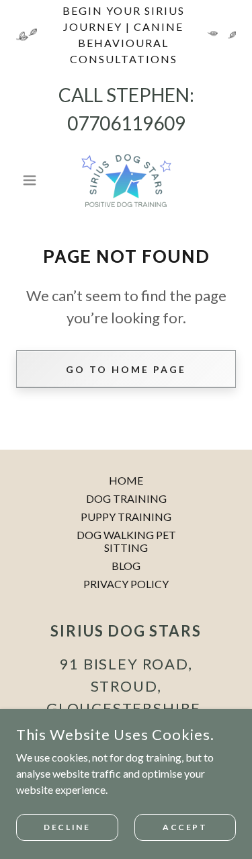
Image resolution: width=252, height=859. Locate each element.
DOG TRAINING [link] (126, 498)
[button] (32, 180)
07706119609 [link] (126, 123)
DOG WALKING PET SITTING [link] (126, 541)
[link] (126, 180)
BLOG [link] (126, 565)
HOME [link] (126, 480)
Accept (185, 827)
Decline (67, 827)
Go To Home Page (126, 369)
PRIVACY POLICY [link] (126, 583)
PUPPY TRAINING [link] (126, 516)
